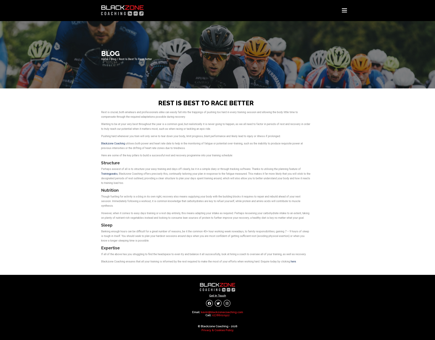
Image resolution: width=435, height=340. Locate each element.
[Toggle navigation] (345, 10)
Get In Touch (217, 295)
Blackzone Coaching (113, 143)
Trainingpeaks (109, 173)
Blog (113, 59)
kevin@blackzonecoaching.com (222, 312)
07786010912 (221, 315)
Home (104, 59)
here (293, 261)
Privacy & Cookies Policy (218, 330)
